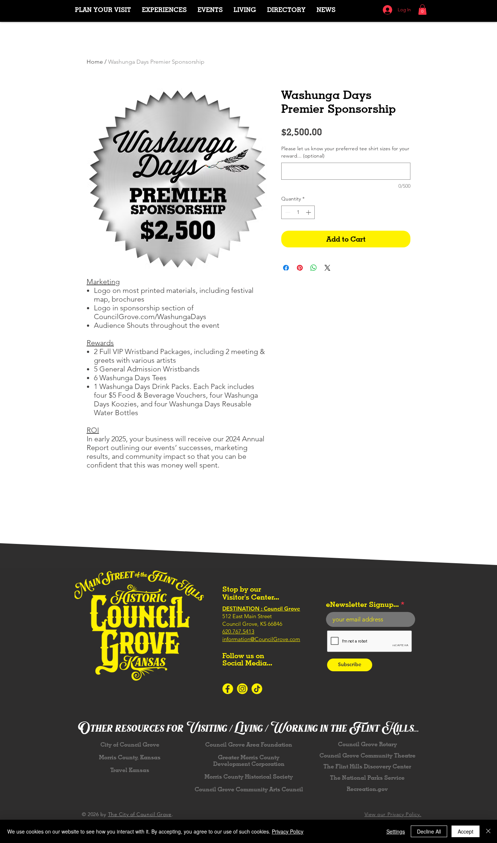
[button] (164, 9)
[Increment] (309, 212)
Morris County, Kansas (129, 757)
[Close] (488, 831)
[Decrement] (286, 212)
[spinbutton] (298, 212)
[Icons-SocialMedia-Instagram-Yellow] (242, 688)
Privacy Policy (287, 831)
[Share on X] (327, 267)
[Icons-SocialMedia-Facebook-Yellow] (227, 688)
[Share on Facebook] (286, 267)
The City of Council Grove (140, 814)
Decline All (429, 831)
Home (95, 61)
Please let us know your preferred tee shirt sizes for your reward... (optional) (345, 152)
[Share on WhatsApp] (313, 267)
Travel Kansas (129, 770)
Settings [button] (395, 831)
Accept (465, 831)
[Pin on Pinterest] (299, 267)
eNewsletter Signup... (362, 604)
